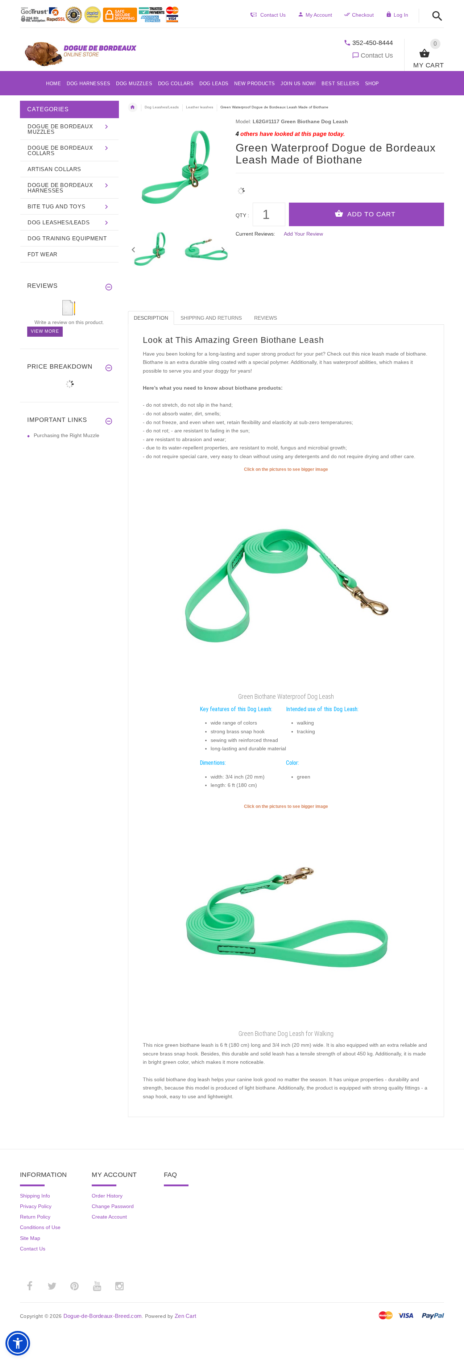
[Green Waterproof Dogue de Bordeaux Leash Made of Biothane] (151, 250)
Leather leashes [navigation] (199, 107)
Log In (401, 15)
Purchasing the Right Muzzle (66, 435)
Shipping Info (35, 1196)
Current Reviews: (255, 234)
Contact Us (377, 55)
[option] (151, 250)
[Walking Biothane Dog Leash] (286, 918)
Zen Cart (185, 1316)
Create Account (109, 1217)
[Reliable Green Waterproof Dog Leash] (286, 581)
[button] (435, 16)
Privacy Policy (35, 1206)
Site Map (30, 1238)
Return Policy (35, 1217)
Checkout (363, 15)
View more (45, 331)
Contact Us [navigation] (273, 15)
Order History (107, 1196)
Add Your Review (303, 234)
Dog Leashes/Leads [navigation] (162, 107)
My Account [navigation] (319, 15)
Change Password (113, 1206)
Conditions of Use (40, 1227)
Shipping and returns (211, 318)
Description (151, 318)
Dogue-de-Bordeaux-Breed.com (102, 1316)
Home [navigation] (132, 107)
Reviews (265, 318)
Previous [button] (133, 249)
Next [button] (223, 249)
